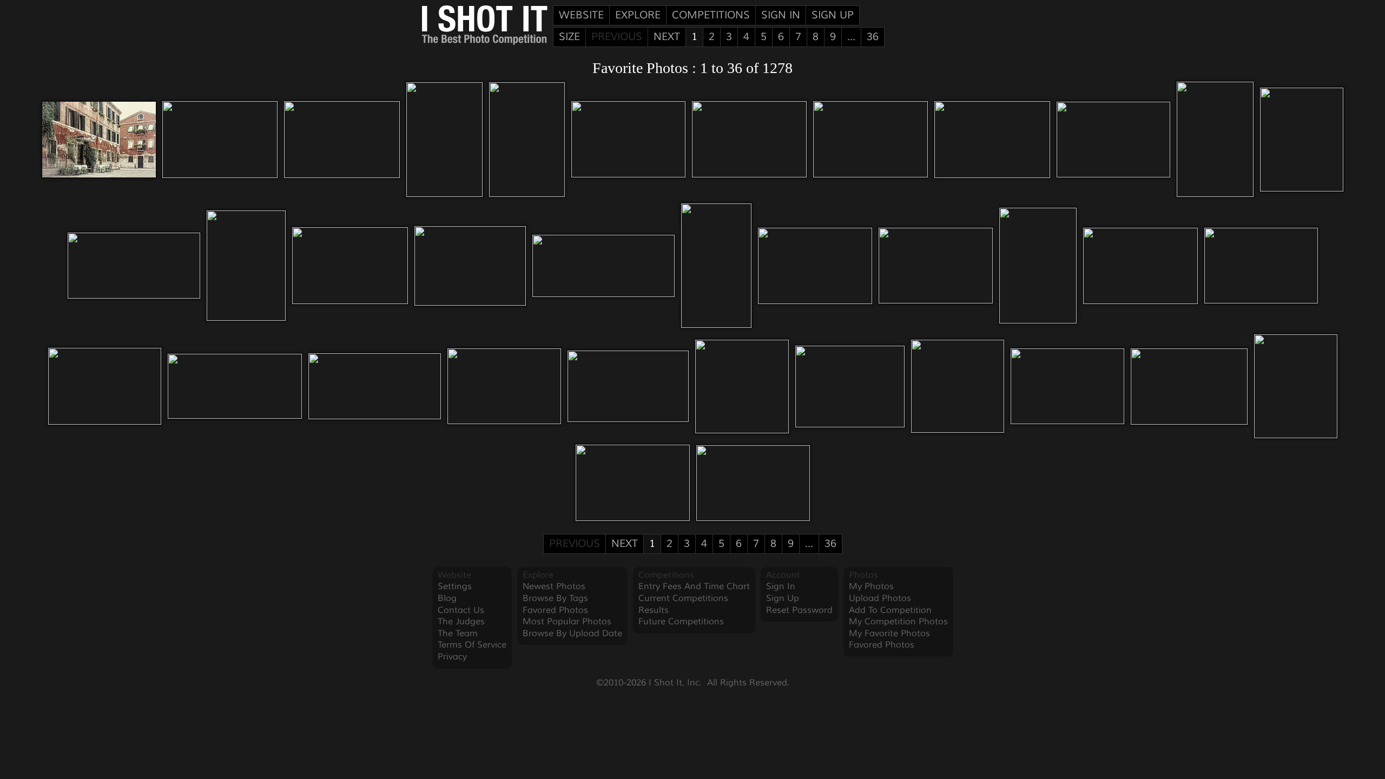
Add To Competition (890, 610)
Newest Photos (554, 586)
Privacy (452, 656)
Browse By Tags (555, 598)
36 (873, 36)
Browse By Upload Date (572, 633)
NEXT (667, 36)
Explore (638, 15)
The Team (458, 633)
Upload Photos (880, 598)
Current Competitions (683, 598)
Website (581, 15)
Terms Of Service (472, 644)
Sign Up (833, 15)
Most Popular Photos (567, 621)
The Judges (461, 621)
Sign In (780, 15)
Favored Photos (555, 610)
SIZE (569, 36)
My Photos (871, 586)
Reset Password (799, 610)
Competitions (711, 15)
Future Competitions (681, 621)
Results (653, 610)
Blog (447, 598)
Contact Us (461, 610)
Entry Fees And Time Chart (694, 586)
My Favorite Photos (889, 633)
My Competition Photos (898, 621)
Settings (455, 586)
